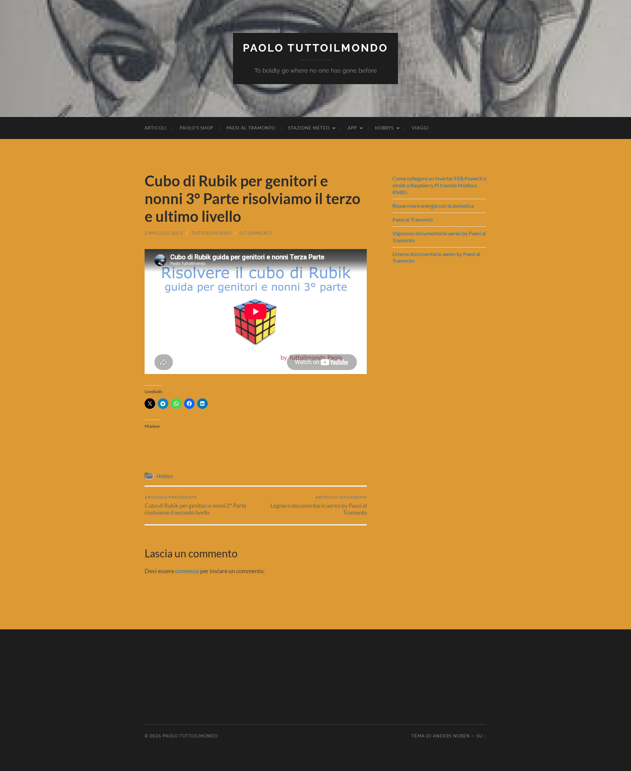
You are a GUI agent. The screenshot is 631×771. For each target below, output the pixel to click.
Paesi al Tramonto (250, 127)
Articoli (156, 127)
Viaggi (420, 127)
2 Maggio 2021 (164, 233)
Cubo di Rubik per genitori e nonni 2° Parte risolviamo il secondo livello (195, 505)
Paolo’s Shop (196, 127)
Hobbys (384, 127)
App (352, 127)
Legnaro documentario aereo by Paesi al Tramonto (318, 505)
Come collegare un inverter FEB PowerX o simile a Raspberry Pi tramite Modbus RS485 (439, 185)
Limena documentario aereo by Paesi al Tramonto (436, 257)
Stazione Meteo (309, 127)
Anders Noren (451, 735)
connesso (187, 570)
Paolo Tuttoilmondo (315, 48)
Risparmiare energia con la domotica (433, 205)
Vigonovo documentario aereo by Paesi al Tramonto (439, 236)
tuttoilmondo (211, 233)
